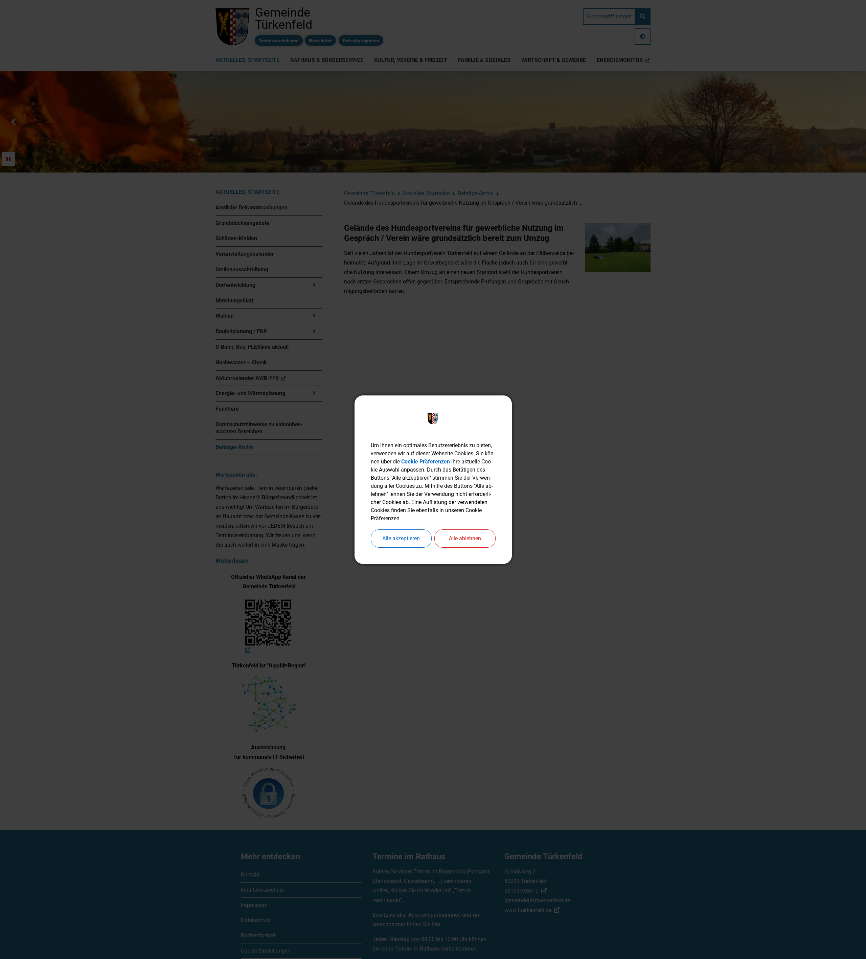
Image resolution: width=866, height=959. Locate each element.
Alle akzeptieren (401, 538)
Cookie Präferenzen (425, 461)
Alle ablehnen (465, 538)
